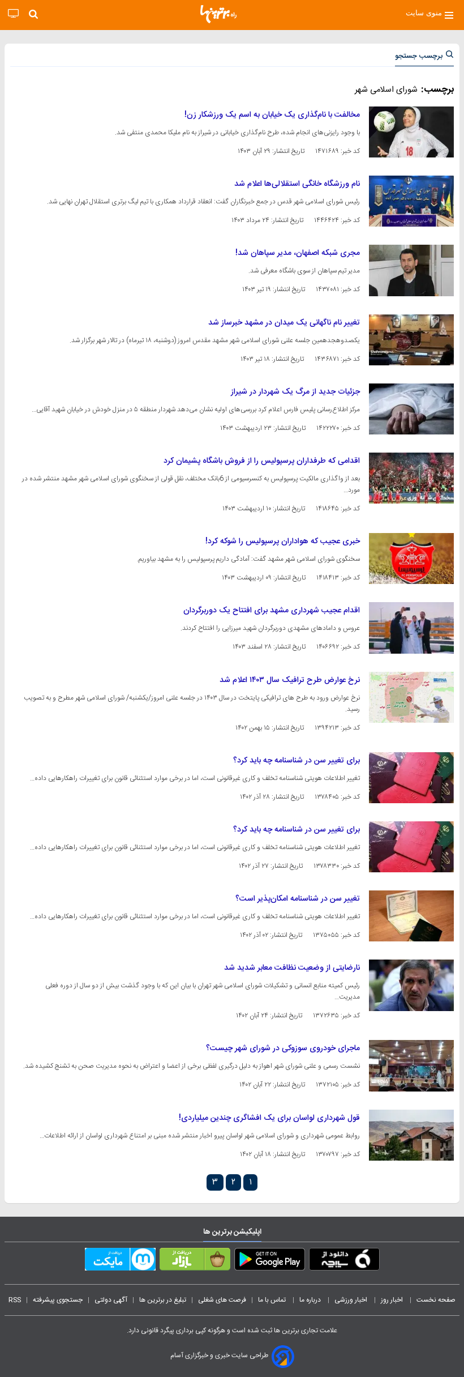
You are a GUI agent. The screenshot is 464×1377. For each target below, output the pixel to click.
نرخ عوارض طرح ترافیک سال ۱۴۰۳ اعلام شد (290, 680)
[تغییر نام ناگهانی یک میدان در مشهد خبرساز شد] (411, 339)
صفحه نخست (436, 1300)
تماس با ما (272, 1300)
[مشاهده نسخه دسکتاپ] (13, 14)
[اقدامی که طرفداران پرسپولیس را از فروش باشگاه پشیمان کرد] (411, 478)
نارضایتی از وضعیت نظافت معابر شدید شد (292, 968)
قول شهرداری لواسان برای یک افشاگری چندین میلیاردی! (269, 1118)
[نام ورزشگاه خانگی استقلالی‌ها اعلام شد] (411, 201)
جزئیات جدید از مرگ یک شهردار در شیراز (295, 392)
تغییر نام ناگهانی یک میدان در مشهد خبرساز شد (284, 323)
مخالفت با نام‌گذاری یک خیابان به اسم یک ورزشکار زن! (272, 115)
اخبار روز (393, 1300)
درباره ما (311, 1300)
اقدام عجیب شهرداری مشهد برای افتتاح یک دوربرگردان (271, 610)
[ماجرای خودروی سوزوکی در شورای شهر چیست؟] (411, 1065)
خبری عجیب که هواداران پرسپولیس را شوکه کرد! (282, 541)
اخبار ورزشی (351, 1300)
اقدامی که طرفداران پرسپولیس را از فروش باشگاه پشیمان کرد (262, 461)
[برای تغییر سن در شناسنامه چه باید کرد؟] (411, 777)
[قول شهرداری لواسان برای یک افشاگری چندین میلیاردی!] (411, 1135)
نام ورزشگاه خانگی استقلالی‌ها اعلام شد (297, 184)
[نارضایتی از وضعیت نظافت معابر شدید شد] (411, 985)
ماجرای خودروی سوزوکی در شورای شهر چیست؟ (283, 1048)
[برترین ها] (218, 14)
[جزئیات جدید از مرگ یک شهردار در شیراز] (411, 408)
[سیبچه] (344, 1261)
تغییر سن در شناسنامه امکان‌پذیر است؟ (297, 899)
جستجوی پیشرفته (58, 1300)
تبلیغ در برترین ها (162, 1300)
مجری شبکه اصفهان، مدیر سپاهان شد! (297, 253)
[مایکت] (120, 1261)
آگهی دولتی (110, 1300)
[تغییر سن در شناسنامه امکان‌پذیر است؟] (411, 915)
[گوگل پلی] (269, 1261)
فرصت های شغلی (222, 1300)
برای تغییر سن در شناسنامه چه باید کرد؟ (296, 760)
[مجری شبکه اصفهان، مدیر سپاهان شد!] (411, 270)
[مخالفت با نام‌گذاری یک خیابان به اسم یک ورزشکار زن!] (411, 131)
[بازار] (195, 1261)
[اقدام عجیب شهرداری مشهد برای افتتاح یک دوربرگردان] (411, 627)
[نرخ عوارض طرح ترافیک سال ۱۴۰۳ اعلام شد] (411, 697)
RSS (14, 1300)
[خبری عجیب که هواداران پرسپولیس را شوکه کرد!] (411, 558)
